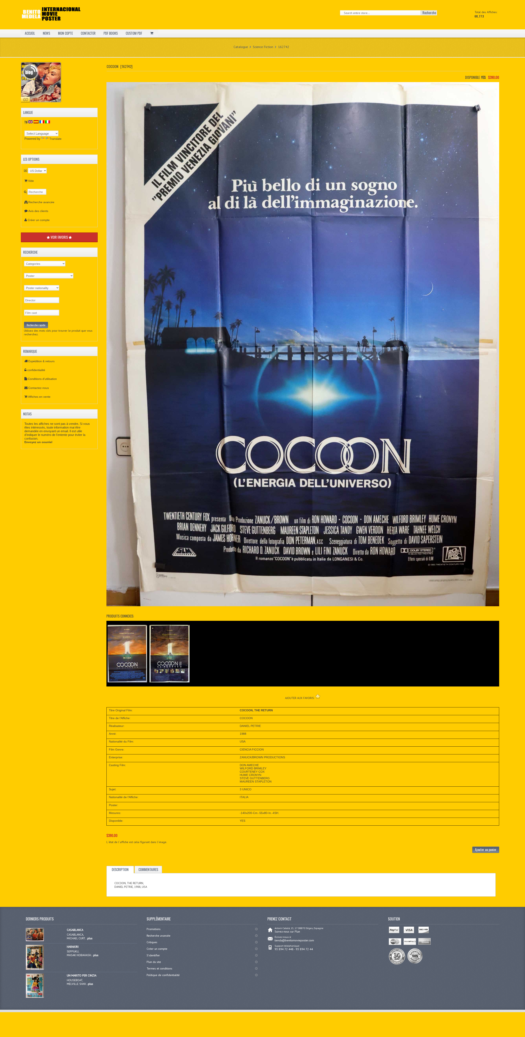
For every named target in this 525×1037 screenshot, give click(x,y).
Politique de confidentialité (163, 975)
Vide (31, 180)
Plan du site (154, 962)
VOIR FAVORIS (59, 237)
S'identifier (153, 955)
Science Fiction (263, 47)
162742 (283, 47)
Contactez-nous (38, 388)
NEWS (46, 33)
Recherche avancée (41, 202)
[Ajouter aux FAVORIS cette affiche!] (317, 696)
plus (89, 938)
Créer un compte (39, 220)
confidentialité (36, 370)
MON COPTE (65, 33)
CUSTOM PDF (134, 33)
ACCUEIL (30, 33)
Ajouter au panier (485, 849)
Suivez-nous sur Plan (287, 931)
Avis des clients (38, 211)
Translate (55, 138)
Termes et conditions (159, 968)
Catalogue (241, 47)
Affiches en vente (39, 396)
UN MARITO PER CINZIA (81, 975)
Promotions (154, 929)
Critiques (152, 942)
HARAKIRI (73, 947)
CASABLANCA (75, 930)
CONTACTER (88, 33)
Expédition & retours (41, 361)
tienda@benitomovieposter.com (294, 940)
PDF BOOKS (111, 33)
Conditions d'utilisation (42, 378)
